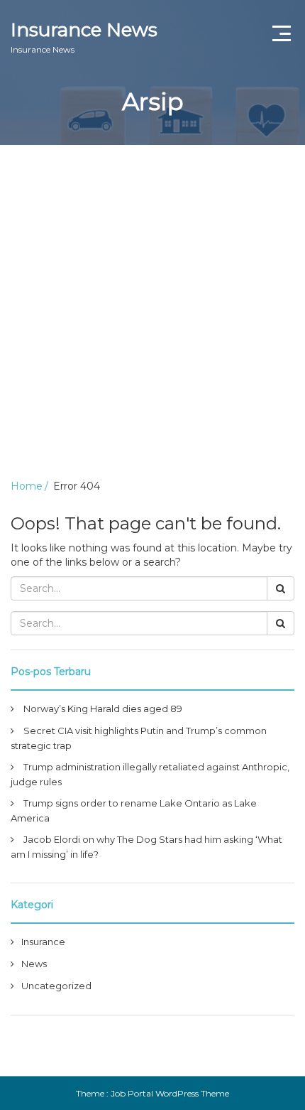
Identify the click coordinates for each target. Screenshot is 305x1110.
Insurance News (84, 36)
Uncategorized (56, 985)
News (34, 963)
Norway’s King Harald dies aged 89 (102, 708)
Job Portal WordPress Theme (170, 1093)
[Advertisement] (152, 305)
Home (27, 486)
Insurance (43, 941)
